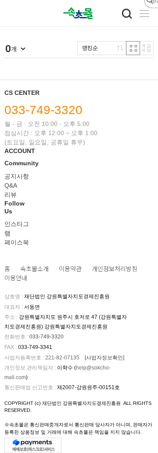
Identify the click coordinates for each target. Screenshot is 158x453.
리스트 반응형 (147, 48)
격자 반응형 (133, 48)
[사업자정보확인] (104, 358)
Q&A (10, 185)
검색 (127, 14)
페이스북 (16, 242)
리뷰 (10, 194)
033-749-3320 (43, 110)
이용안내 (15, 278)
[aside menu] (144, 13)
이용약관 (70, 268)
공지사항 (16, 176)
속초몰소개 (34, 268)
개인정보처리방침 (114, 268)
